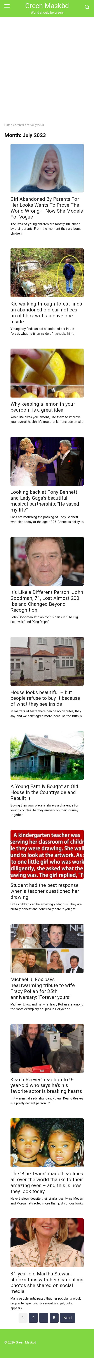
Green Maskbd (47, 6)
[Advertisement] (47, 66)
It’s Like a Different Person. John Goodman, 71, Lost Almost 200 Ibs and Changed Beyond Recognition (46, 601)
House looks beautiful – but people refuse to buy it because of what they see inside (45, 698)
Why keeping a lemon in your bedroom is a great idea (42, 407)
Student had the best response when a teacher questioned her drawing (44, 891)
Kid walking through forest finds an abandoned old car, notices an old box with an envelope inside (46, 312)
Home (8, 125)
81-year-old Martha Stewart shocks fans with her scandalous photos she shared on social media (46, 1282)
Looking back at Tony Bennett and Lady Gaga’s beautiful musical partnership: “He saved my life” (44, 501)
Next (67, 1317)
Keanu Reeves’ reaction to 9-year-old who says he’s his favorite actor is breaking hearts (46, 1085)
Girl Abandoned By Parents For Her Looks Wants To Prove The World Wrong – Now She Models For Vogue (46, 208)
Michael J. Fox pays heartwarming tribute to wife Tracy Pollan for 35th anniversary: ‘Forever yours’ (42, 988)
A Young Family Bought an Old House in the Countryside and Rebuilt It (44, 792)
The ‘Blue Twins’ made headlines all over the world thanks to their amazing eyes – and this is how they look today (46, 1182)
